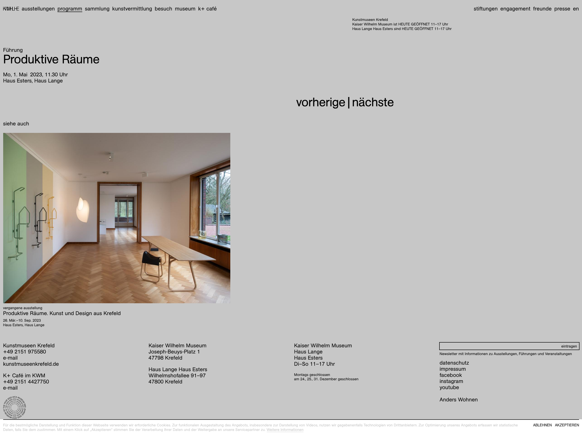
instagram (451, 381)
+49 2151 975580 (24, 351)
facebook (451, 375)
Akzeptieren (567, 425)
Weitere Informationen (285, 429)
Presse (562, 8)
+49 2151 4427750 (26, 381)
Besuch (163, 8)
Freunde (542, 8)
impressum (453, 368)
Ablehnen (542, 425)
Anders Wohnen (459, 399)
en (576, 8)
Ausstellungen (38, 8)
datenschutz (454, 362)
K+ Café (207, 8)
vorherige (320, 102)
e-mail (10, 357)
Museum (185, 8)
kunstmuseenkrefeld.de (31, 363)
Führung (13, 50)
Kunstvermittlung (132, 8)
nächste (373, 102)
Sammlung (97, 8)
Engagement (515, 8)
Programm (70, 8)
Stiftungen (486, 8)
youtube (449, 387)
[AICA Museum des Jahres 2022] (73, 407)
